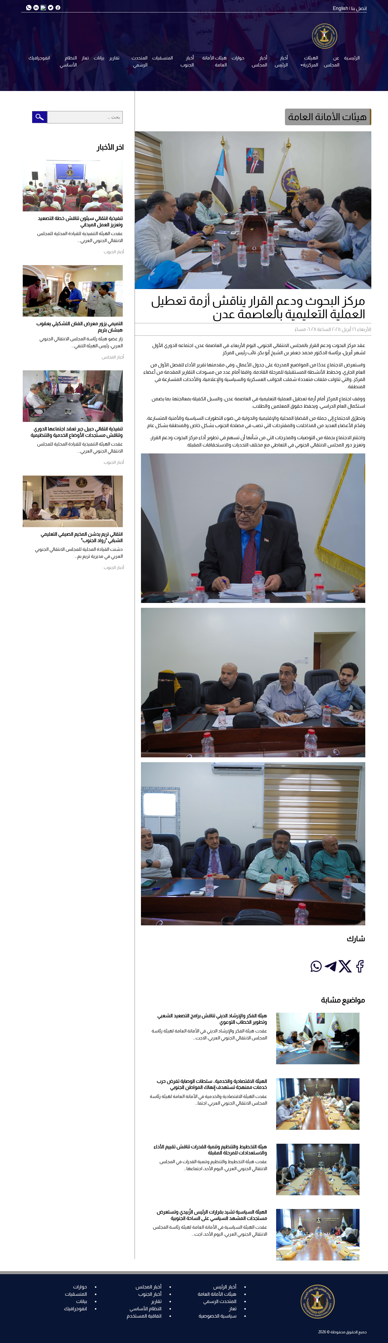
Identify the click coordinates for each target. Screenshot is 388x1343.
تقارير (114, 57)
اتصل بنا (359, 8)
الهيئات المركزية (310, 61)
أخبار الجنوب (187, 61)
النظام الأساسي (68, 61)
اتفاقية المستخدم (144, 1315)
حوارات (238, 57)
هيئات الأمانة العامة (214, 61)
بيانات (99, 57)
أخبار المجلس (259, 61)
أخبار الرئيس (281, 61)
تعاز (85, 57)
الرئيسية (352, 57)
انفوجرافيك (39, 57)
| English (341, 8)
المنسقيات (162, 57)
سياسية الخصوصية (217, 1315)
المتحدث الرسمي (139, 61)
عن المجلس (331, 61)
